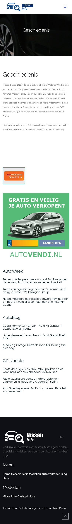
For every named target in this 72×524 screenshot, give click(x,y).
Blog (64, 474)
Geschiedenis (19, 474)
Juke (14, 496)
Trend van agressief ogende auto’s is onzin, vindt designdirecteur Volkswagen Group (34, 291)
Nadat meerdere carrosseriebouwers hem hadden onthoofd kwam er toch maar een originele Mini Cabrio (35, 301)
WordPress (59, 508)
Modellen (35, 474)
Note (32, 496)
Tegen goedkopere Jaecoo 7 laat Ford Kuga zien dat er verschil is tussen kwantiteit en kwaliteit (35, 281)
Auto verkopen (51, 474)
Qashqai (22, 496)
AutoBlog (12, 317)
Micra (6, 496)
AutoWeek (13, 271)
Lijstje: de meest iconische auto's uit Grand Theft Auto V (34, 337)
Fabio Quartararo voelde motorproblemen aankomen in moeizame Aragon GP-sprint (30, 380)
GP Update (13, 360)
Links (6, 478)
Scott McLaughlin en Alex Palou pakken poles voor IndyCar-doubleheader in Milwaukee (33, 370)
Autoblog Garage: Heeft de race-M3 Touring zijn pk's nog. (34, 347)
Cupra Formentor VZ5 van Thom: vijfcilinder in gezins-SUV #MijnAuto (32, 327)
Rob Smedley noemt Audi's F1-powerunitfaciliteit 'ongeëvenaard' (34, 390)
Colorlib (23, 508)
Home (6, 474)
